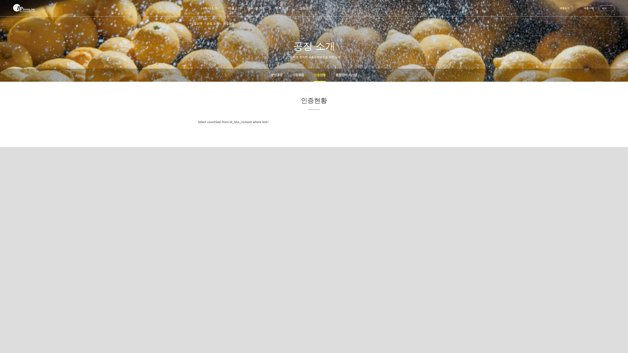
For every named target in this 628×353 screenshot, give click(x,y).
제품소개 (234, 8)
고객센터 (305, 8)
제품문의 (565, 8)
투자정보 (281, 8)
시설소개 (258, 8)
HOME (184, 24)
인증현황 (320, 74)
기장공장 (298, 74)
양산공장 (277, 74)
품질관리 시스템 (346, 74)
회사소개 (211, 8)
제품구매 (584, 8)
